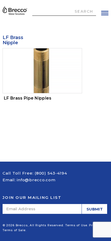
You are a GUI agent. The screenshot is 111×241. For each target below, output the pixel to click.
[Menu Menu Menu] (104, 13)
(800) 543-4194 (51, 173)
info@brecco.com (36, 179)
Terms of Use (76, 225)
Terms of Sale (14, 230)
